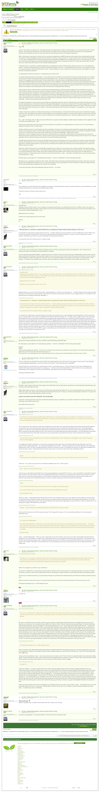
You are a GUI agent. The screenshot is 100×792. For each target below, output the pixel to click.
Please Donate (14, 22)
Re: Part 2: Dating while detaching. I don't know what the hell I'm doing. (39, 43)
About (31, 9)
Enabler (5, 590)
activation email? (13, 15)
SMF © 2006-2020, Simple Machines (53, 787)
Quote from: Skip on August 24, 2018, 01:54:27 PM (25, 516)
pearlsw (5, 358)
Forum (17, 9)
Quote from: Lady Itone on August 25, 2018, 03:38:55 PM (26, 608)
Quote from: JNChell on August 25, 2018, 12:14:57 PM (26, 414)
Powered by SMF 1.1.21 (45, 787)
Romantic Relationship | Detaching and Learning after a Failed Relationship (44, 731)
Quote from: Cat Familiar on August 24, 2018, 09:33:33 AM (26, 466)
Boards (8, 22)
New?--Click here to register (31, 22)
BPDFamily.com (6, 731)
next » (95, 37)
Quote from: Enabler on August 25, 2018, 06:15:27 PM (26, 661)
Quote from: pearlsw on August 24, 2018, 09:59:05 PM (26, 480)
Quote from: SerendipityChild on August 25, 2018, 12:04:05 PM (27, 451)
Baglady (5, 202)
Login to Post (21, 22)
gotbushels (6, 697)
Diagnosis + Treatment (8, 9)
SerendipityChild (7, 337)
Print (95, 39)
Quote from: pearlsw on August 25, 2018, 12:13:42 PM (26, 435)
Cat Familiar (6, 179)
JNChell (5, 226)
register (17, 14)
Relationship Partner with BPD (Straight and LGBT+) (19, 731)
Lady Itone (6, 550)
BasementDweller (8, 42)
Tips (22, 9)
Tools (27, 9)
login (14, 14)
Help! (4, 22)
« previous (91, 37)
